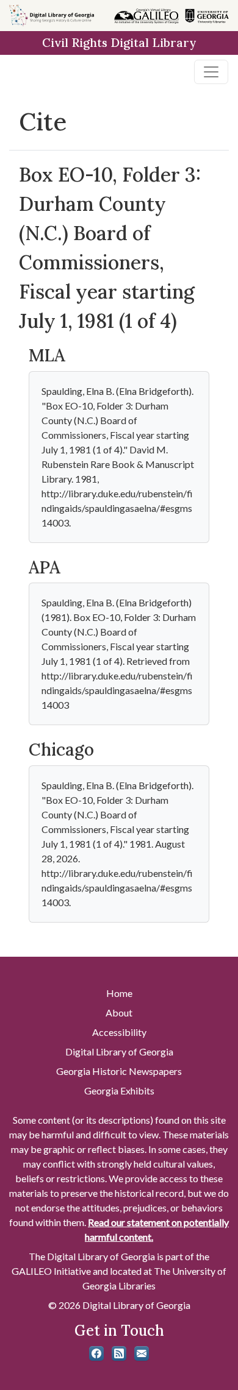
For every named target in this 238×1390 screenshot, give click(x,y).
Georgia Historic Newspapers (119, 1071)
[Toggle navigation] (211, 72)
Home (119, 993)
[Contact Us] (141, 1353)
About (119, 1012)
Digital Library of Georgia (119, 1051)
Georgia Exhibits (119, 1090)
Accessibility (119, 1032)
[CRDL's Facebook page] (96, 1353)
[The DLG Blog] (119, 1353)
